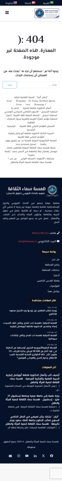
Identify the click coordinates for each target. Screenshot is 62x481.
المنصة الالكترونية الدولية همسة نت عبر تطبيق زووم (31, 140)
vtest (28, 104)
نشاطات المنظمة (50, 270)
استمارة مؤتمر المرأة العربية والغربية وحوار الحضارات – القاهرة (31, 120)
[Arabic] (52, 2)
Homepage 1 (40, 104)
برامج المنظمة (52, 265)
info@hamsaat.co (27, 241)
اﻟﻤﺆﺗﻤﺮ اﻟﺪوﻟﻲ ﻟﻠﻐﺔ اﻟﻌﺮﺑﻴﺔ (31, 137)
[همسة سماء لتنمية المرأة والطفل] (46, 13)
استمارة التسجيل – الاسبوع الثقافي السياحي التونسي (31, 111)
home (9, 101)
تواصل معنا (53, 291)
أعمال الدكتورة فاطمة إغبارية (37, 108)
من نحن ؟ (12, 158)
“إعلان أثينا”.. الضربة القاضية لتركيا (31, 97)
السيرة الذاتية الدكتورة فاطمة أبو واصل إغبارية (31, 133)
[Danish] (34, 2)
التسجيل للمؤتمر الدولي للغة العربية (37, 126)
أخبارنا (56, 275)
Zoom (19, 104)
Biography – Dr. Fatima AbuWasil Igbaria (35, 101)
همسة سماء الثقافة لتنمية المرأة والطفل (31, 162)
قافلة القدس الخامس (48, 281)
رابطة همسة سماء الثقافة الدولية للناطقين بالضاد (31, 148)
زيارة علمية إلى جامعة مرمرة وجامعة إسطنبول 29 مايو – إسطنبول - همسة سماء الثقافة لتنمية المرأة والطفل (32, 399)
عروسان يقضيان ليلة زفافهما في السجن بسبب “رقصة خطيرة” (31, 153)
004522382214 (40, 233)
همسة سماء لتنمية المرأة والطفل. (42, 441)
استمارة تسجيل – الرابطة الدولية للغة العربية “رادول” (31, 115)
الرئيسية (11, 126)
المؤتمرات (54, 286)
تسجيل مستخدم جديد (26, 144)
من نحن (55, 259)
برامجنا (43, 144)
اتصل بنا (15, 108)
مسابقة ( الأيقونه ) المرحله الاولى (37, 158)
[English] (15, 2)
